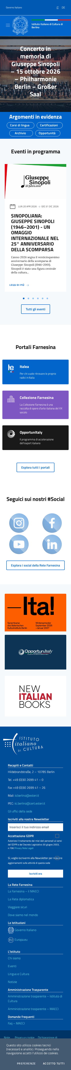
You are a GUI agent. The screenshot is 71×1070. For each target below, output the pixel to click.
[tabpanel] (35, 229)
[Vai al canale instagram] (19, 523)
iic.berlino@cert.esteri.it (30, 803)
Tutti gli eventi (35, 309)
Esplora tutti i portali (35, 467)
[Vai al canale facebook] (52, 523)
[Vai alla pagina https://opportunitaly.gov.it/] (35, 652)
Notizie (12, 981)
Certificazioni (49, 124)
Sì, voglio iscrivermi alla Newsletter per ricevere (35, 858)
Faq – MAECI (16, 1023)
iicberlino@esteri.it (27, 795)
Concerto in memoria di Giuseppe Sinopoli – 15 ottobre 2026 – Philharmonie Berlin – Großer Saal (35, 71)
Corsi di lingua (19, 124)
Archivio (20, 132)
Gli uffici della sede (20, 811)
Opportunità (47, 132)
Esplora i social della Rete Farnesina (35, 565)
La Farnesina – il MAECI (23, 891)
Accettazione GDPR (21, 836)
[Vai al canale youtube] (19, 544)
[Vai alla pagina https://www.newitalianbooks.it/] (35, 696)
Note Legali (28, 848)
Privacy (18, 848)
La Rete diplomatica (21, 899)
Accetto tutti (54, 1063)
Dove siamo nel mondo (23, 914)
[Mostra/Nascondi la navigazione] (8, 25)
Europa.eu (20, 939)
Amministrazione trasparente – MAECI (33, 1008)
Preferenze (26, 1063)
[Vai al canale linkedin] (52, 544)
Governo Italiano (14, 7)
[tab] (23, 298)
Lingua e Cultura (18, 974)
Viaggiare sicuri (17, 907)
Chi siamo (14, 958)
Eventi (12, 966)
